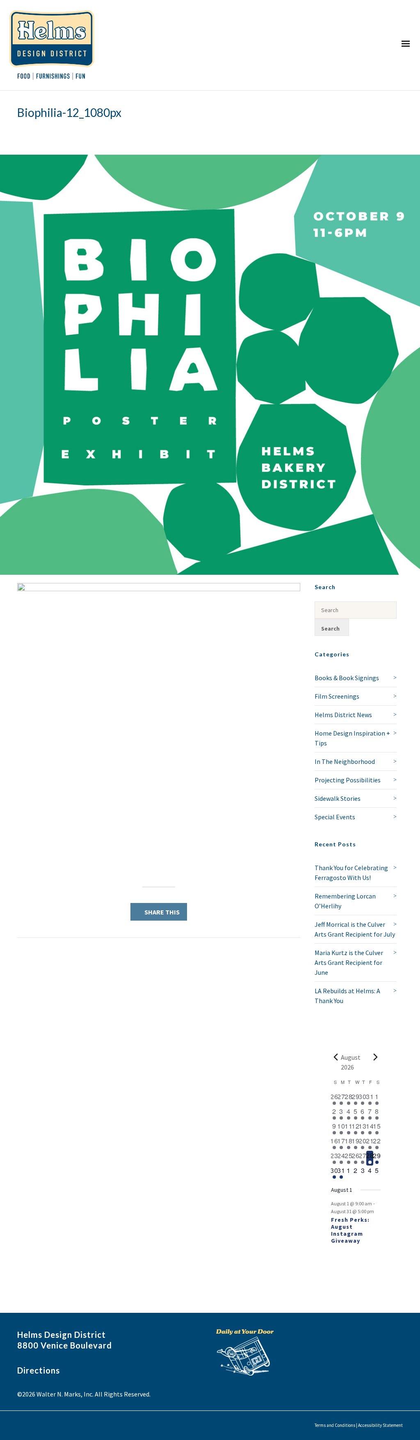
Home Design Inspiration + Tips (352, 738)
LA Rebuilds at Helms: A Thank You (347, 996)
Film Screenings (337, 696)
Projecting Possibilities (348, 780)
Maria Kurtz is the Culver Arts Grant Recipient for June (349, 962)
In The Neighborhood (345, 761)
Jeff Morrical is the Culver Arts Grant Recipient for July (355, 929)
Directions (38, 1370)
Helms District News (343, 715)
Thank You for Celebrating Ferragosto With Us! (351, 873)
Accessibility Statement (380, 1425)
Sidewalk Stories (338, 798)
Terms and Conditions (335, 1425)
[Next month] (376, 1057)
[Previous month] (336, 1057)
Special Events (335, 817)
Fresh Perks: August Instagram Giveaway (350, 1230)
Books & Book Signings (347, 678)
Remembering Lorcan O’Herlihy (345, 901)
